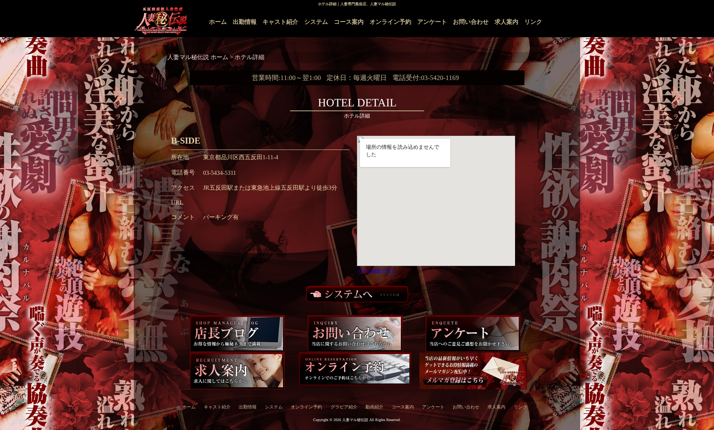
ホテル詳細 (249, 57)
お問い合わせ (471, 22)
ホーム (218, 22)
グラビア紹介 (344, 407)
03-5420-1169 (440, 77)
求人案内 (506, 22)
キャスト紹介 (280, 22)
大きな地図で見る (376, 271)
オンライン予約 (390, 22)
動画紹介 (374, 407)
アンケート (432, 22)
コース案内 (349, 22)
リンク (533, 22)
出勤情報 (245, 22)
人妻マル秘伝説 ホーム (198, 57)
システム (316, 22)
